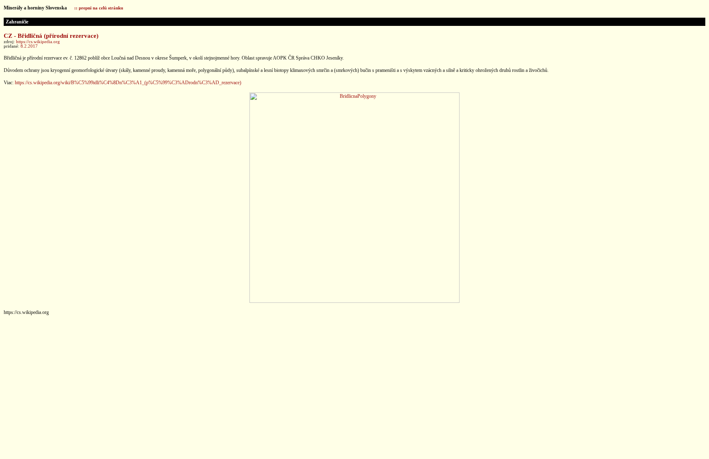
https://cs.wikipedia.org (38, 41)
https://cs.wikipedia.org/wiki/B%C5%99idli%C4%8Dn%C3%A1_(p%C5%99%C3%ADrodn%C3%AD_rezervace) (128, 82)
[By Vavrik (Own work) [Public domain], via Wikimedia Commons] (354, 301)
